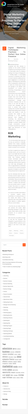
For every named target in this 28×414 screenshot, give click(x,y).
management (5, 363)
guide (20, 359)
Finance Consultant (7, 294)
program (13, 372)
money (4, 370)
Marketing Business (7, 315)
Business (5, 278)
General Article (6, 296)
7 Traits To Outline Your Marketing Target (11, 266)
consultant (11, 354)
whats (21, 377)
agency (15, 348)
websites (18, 377)
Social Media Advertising (7, 259)
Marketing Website (7, 333)
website (14, 377)
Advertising (5, 275)
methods (20, 366)
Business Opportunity (8, 286)
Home (14, 29)
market (14, 363)
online (21, 230)
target (4, 377)
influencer (10, 361)
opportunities (15, 369)
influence (5, 361)
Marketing (5, 307)
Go (24, 244)
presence (22, 233)
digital (10, 230)
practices (16, 233)
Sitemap (5, 394)
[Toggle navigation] (25, 8)
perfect (10, 233)
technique (9, 377)
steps (11, 375)
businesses (12, 351)
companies (17, 351)
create (19, 354)
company (4, 354)
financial (16, 359)
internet (15, 361)
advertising (7, 348)
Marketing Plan (6, 323)
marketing (16, 230)
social (8, 375)
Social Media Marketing (8, 336)
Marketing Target (7, 328)
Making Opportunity (8, 302)
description (11, 356)
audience (19, 348)
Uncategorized (6, 338)
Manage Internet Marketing (9, 304)
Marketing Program (7, 325)
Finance (5, 291)
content (15, 354)
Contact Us (5, 386)
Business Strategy (7, 289)
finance (11, 359)
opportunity (6, 372)
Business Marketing (7, 283)
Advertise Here (6, 388)
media (15, 366)
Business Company (7, 281)
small (3, 375)
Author (16, 59)
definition (5, 356)
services (22, 372)
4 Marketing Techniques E (8, 254)
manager (10, 363)
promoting (18, 372)
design (15, 356)
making (19, 361)
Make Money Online (7, 299)
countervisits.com (15, 4)
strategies (16, 375)
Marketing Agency (7, 312)
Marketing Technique (13, 60)
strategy (21, 375)
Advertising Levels (6, 257)
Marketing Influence (7, 317)
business (6, 351)
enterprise (5, 359)
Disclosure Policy (7, 391)
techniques (11, 235)
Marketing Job (6, 320)
